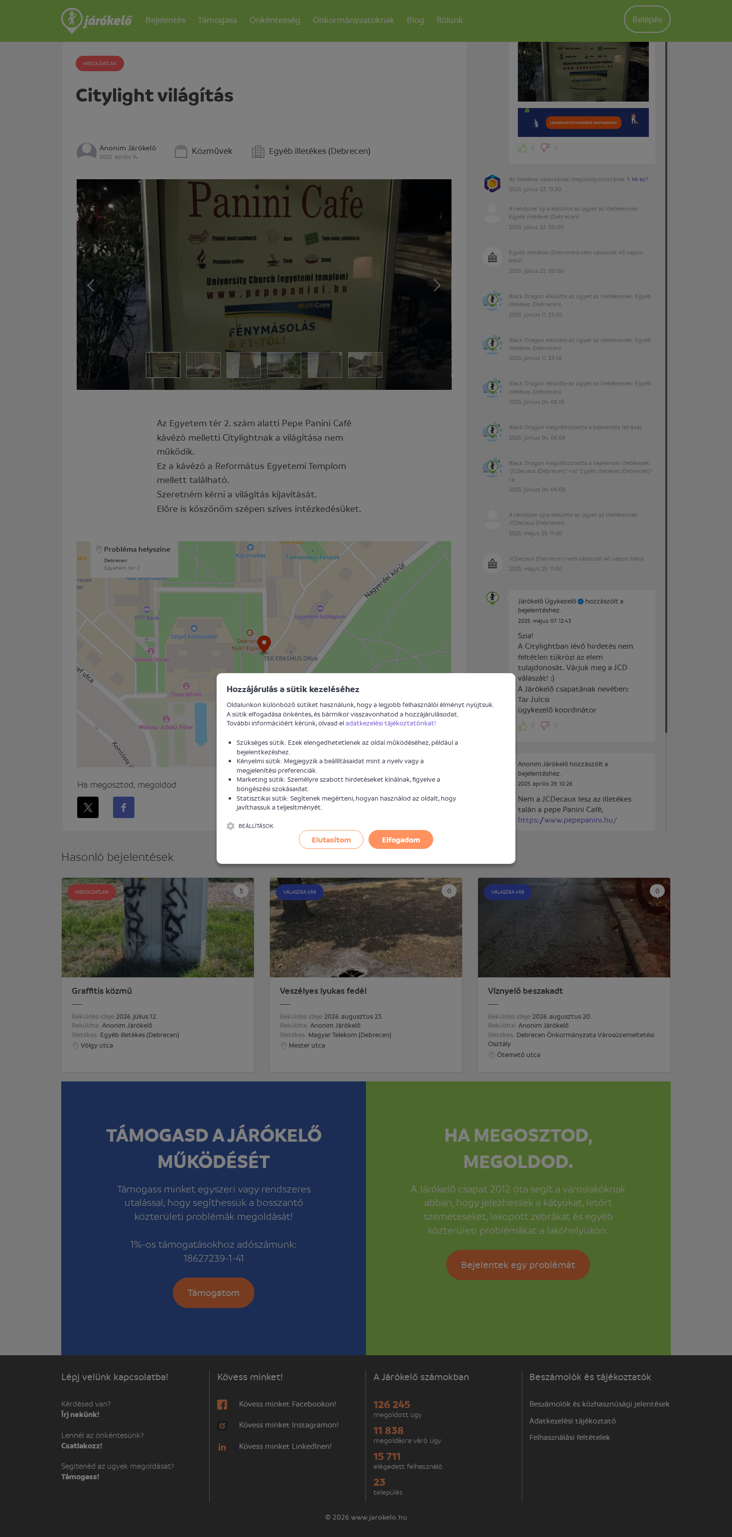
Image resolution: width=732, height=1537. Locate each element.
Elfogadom (401, 839)
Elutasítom (331, 839)
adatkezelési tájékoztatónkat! (391, 722)
